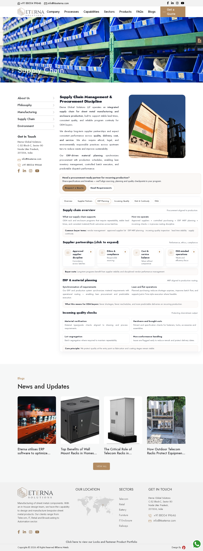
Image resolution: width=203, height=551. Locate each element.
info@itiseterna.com (58, 3)
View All (102, 466)
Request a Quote (74, 187)
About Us (24, 98)
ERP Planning (103, 201)
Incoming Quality (121, 201)
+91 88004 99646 (31, 3)
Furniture (123, 515)
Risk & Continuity (142, 201)
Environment (26, 126)
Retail (122, 504)
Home (21, 77)
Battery (122, 510)
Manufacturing (27, 112)
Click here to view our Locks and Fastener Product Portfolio (101, 542)
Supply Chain (26, 119)
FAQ (156, 201)
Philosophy (25, 105)
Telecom (123, 499)
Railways (123, 526)
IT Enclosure (125, 520)
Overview (68, 201)
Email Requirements (101, 187)
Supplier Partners (85, 201)
